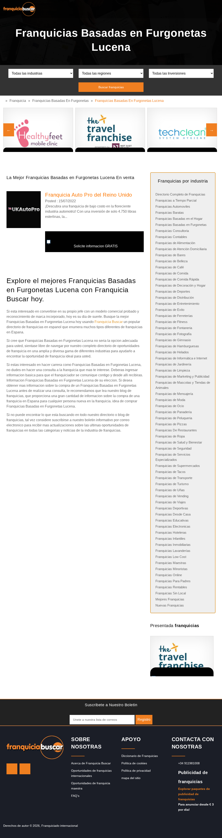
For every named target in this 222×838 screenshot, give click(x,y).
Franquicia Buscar (109, 322)
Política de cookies (134, 763)
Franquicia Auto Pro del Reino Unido (88, 195)
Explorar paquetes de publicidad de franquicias (194, 794)
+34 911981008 (189, 763)
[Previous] (8, 129)
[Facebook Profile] (25, 768)
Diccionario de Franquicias (139, 756)
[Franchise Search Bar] (204, 8)
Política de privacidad (136, 770)
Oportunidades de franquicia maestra (90, 785)
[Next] (211, 129)
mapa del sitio (130, 778)
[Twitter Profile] (12, 768)
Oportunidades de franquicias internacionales (91, 773)
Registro (143, 719)
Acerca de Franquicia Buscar (91, 763)
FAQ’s (75, 795)
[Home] (4, 101)
